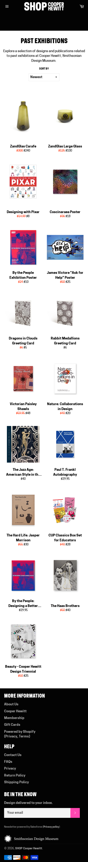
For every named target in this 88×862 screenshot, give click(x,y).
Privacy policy (51, 827)
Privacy (11, 736)
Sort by (44, 69)
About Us (11, 704)
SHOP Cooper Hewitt (28, 848)
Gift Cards (12, 725)
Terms (24, 736)
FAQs (8, 762)
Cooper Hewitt (15, 711)
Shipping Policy (16, 782)
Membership (14, 718)
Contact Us (12, 755)
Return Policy (14, 775)
